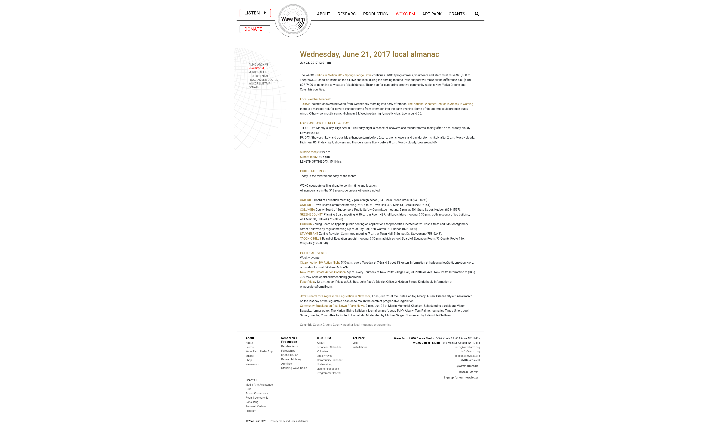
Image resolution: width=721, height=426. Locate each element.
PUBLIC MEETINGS (313, 171)
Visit (355, 343)
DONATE (254, 29)
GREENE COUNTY (311, 214)
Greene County (332, 324)
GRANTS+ (458, 13)
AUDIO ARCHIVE (258, 64)
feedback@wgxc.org (467, 355)
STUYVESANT (309, 233)
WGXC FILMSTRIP (259, 83)
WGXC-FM (406, 13)
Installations (360, 347)
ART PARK (432, 13)
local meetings (363, 324)
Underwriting (324, 364)
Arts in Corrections (257, 393)
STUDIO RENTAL (258, 76)
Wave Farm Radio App (259, 351)
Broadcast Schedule (329, 347)
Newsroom (252, 364)
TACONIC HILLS (310, 238)
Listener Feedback (328, 368)
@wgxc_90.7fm (468, 371)
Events (250, 347)
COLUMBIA (307, 209)
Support (250, 355)
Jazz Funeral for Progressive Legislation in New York (335, 296)
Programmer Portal (329, 373)
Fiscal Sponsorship (257, 397)
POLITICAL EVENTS (313, 253)
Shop (249, 360)
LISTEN (254, 13)
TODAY (304, 104)
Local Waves (324, 355)
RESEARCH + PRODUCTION (363, 13)
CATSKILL (306, 200)
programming (382, 324)
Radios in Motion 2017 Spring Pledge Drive (343, 75)
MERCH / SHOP (257, 72)
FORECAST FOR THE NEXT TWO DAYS (325, 123)
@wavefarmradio (467, 366)
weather (348, 324)
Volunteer (323, 351)
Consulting (252, 402)
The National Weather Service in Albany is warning (440, 104)
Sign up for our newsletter (461, 377)
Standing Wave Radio (294, 368)
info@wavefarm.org (468, 347)
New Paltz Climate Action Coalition (323, 272)
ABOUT (324, 13)
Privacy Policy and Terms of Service (289, 421)
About (249, 343)
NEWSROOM (256, 68)
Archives (286, 363)
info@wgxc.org (471, 351)
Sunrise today (309, 152)
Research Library (291, 359)
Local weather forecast (315, 99)
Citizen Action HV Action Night (320, 262)
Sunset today (308, 157)
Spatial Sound (289, 355)
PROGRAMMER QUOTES (263, 79)
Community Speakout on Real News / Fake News (332, 306)
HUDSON (306, 224)
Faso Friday (307, 281)
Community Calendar (329, 360)
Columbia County (311, 324)
